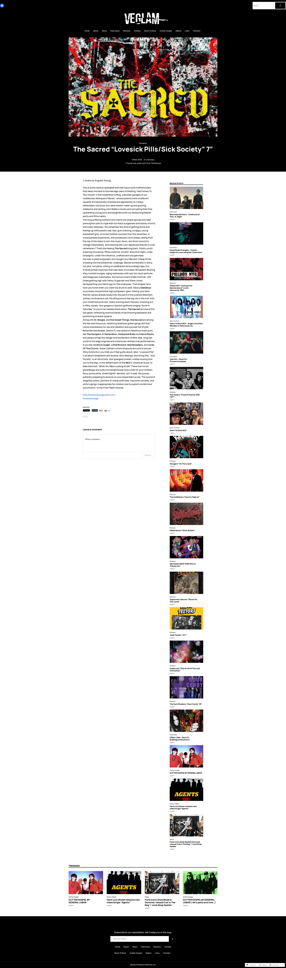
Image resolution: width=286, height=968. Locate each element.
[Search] (280, 5)
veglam (172, 219)
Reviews (143, 143)
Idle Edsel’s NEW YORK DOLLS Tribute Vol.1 (183, 565)
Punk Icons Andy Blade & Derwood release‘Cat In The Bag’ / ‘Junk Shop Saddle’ (186, 844)
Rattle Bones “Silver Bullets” (182, 530)
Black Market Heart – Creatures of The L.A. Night (185, 215)
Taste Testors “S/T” (178, 635)
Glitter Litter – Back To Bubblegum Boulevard (179, 738)
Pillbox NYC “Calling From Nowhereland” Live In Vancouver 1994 (181, 288)
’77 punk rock (130, 163)
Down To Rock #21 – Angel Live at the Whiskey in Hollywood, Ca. (186, 324)
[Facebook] (2, 6)
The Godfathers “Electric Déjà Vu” (185, 497)
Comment (147, 455)
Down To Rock (175, 321)
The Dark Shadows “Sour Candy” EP (186, 704)
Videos (176, 804)
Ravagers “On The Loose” (181, 464)
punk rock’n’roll (143, 163)
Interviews (173, 212)
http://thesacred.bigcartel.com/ (99, 394)
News (172, 804)
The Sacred (156, 163)
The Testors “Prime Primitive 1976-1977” (185, 396)
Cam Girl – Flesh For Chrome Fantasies (178, 360)
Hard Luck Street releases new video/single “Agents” (183, 807)
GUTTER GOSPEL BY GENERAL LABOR (186, 773)
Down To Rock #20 (178, 430)
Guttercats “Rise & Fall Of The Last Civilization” (185, 669)
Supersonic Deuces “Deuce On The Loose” (183, 600)
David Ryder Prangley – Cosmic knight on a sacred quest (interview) (186, 251)
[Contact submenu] (201, 30)
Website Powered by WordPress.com (143, 965)
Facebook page (90, 398)
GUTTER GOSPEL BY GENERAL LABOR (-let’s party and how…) (199, 901)
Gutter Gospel (175, 770)
